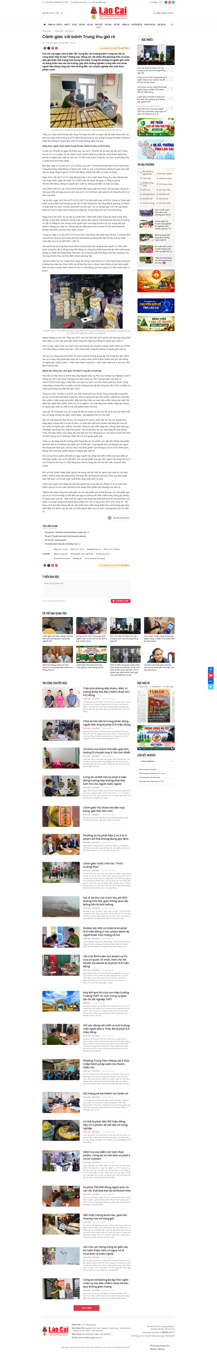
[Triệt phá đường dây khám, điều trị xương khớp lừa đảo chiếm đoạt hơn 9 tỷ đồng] (61, 697)
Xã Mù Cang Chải (147, 184)
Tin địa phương (145, 164)
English (155, 2)
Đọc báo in (162, 24)
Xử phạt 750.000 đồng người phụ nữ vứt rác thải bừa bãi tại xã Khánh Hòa (107, 1189)
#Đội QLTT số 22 (60, 549)
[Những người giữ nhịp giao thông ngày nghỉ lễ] (146, 238)
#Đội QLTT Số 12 (77, 549)
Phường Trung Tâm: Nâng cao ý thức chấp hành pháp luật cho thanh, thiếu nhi (106, 1064)
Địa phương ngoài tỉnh (147, 172)
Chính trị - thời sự (55, 24)
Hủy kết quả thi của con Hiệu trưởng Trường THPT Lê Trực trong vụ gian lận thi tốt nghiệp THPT (106, 996)
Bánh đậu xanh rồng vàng (148, 781)
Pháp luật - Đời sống (63, 31)
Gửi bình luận (122, 601)
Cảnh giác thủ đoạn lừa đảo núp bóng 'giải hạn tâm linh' (104, 809)
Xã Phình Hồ (164, 194)
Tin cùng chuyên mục (54, 683)
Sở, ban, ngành (165, 173)
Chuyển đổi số (136, 24)
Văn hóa (82, 24)
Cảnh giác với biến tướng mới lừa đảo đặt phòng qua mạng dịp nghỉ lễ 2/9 (151, 99)
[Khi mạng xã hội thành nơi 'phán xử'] (61, 1102)
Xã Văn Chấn (165, 203)
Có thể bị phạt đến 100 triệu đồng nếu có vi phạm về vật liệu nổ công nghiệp (105, 1125)
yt (169, 2)
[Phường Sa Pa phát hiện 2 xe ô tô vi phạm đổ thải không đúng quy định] (61, 844)
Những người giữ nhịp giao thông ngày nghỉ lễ (162, 237)
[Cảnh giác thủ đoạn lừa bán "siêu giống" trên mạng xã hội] (91, 654)
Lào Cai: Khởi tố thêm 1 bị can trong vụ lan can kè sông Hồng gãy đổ (151, 70)
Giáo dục (86, 1003)
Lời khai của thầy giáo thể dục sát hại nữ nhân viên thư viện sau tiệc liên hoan (159, 667)
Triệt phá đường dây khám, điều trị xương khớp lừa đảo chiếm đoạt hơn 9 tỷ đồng (106, 692)
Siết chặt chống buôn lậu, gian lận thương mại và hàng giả (105, 1217)
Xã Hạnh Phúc (148, 194)
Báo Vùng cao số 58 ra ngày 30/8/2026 (156, 715)
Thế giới (117, 24)
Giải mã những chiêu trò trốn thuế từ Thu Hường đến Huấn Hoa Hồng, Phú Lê (57, 667)
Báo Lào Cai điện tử (108, 13)
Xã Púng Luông (165, 184)
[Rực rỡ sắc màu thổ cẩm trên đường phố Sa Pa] (146, 212)
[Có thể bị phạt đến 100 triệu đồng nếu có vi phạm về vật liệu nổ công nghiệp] (61, 1130)
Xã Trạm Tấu (164, 190)
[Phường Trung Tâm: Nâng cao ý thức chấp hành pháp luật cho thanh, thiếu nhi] (61, 1069)
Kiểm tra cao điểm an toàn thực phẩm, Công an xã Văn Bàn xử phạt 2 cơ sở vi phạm (106, 1155)
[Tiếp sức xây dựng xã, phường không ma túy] (146, 260)
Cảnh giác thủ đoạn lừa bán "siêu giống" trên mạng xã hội (89, 666)
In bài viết (52, 48)
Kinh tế (67, 24)
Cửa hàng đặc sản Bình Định (149, 777)
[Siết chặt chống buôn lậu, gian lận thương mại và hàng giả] (61, 1224)
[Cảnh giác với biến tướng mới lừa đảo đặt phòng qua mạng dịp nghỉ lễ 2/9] (57, 625)
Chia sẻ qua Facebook (45, 48)
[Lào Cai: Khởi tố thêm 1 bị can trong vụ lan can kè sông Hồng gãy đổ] (156, 54)
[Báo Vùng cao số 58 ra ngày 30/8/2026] (156, 706)
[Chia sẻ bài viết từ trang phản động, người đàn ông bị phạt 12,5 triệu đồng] (61, 730)
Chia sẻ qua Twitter (48, 48)
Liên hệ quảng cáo (99, 2)
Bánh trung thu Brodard (147, 769)
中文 (160, 2)
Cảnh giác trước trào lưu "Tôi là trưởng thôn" (103, 865)
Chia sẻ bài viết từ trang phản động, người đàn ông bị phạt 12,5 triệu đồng (107, 723)
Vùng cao (143, 687)
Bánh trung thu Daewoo (147, 773)
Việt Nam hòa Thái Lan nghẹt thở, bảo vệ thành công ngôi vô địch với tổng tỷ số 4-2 (151, 110)
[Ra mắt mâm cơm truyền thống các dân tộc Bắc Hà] (146, 249)
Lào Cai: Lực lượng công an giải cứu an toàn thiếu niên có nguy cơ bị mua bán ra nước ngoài (105, 1250)
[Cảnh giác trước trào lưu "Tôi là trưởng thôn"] (61, 872)
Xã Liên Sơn (147, 198)
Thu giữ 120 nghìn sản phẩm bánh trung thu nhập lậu (65, 536)
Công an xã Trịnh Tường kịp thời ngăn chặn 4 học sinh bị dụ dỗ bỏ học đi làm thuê (151, 80)
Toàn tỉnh (146, 178)
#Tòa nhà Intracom (62, 558)
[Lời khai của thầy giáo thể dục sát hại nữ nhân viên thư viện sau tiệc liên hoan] (159, 654)
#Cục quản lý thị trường (95, 558)
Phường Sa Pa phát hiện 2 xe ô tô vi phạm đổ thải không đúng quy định (106, 837)
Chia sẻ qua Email (56, 48)
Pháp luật (98, 24)
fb (166, 2)
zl (173, 2)
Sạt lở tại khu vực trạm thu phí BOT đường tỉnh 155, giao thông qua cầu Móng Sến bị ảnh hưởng (105, 901)
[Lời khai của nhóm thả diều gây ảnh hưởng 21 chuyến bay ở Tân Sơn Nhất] (61, 758)
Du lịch (90, 24)
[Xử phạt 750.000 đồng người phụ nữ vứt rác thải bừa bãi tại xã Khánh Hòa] (61, 1196)
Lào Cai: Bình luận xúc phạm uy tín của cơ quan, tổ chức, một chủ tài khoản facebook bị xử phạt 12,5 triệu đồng (106, 961)
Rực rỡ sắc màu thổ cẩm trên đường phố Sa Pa (163, 212)
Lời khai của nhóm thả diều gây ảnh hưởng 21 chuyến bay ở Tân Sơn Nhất (106, 751)
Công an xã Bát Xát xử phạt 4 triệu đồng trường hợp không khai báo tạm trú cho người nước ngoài (105, 781)
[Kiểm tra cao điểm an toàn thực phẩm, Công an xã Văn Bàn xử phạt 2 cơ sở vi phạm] (61, 1160)
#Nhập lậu (77, 558)
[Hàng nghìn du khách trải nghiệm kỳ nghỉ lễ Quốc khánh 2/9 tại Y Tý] (146, 224)
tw (211, 687)
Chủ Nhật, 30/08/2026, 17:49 (56, 2)
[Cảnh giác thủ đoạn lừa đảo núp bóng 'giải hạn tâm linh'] (61, 816)
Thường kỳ (156, 687)
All (172, 24)
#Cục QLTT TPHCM (111, 549)
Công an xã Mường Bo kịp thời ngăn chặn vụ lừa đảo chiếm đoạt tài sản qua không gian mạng (106, 1283)
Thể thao (108, 24)
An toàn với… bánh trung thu (55, 540)
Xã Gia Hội (163, 198)
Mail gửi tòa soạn (79, 2)
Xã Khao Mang (165, 178)
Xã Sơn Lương (148, 203)
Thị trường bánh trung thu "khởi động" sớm (61, 544)
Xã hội (74, 24)
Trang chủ (44, 24)
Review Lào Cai (149, 24)
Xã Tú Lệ (146, 190)
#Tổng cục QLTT (103, 554)
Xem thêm (86, 1308)
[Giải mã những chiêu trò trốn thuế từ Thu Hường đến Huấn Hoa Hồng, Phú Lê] (57, 654)
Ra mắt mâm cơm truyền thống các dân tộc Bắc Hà (163, 249)
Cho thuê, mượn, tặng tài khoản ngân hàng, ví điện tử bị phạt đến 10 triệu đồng (152, 89)
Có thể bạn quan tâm (54, 613)
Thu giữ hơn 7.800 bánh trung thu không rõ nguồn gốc (66, 532)
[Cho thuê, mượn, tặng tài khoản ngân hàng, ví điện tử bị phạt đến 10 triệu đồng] (159, 625)
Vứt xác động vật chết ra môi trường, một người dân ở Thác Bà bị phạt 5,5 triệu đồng (106, 1029)
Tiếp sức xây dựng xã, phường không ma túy (163, 260)
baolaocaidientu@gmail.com (89, 1337)
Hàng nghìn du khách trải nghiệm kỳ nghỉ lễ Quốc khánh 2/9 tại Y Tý (163, 225)
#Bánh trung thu (61, 554)
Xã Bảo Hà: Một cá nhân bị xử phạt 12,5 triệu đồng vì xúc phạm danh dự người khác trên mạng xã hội (106, 932)
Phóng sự (125, 24)
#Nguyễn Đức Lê (94, 549)
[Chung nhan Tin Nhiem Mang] (162, 1347)
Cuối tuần (169, 687)
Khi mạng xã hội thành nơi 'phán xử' (106, 1093)
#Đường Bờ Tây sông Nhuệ (82, 554)
